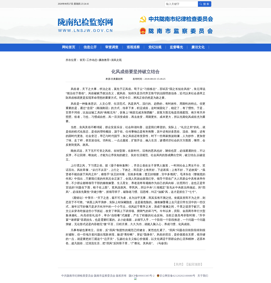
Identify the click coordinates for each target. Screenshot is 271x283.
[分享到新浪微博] (77, 256)
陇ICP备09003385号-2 (141, 275)
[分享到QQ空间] (72, 256)
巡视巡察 (133, 47)
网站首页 (68, 47)
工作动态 (92, 60)
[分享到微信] (87, 256)
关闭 (178, 264)
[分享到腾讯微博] (82, 256)
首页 (82, 60)
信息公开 (90, 47)
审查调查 (111, 47)
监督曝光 (176, 47)
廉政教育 (104, 60)
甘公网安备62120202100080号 (177, 275)
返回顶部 (194, 264)
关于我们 (202, 275)
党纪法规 (155, 47)
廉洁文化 (198, 47)
